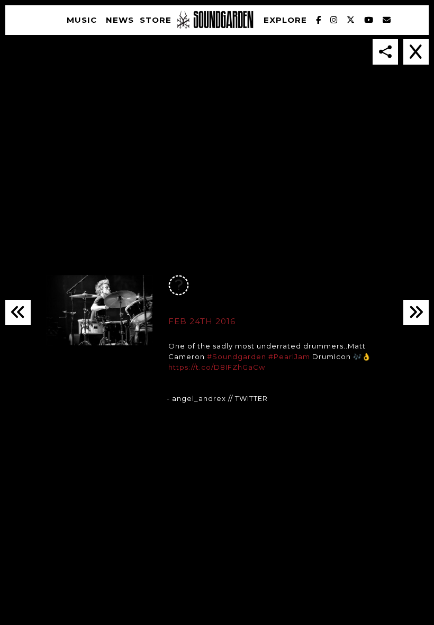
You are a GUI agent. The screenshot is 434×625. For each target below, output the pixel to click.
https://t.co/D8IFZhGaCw (216, 367)
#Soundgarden (236, 356)
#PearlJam (289, 356)
